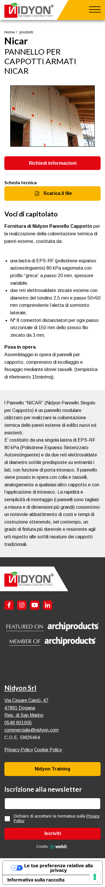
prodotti (26, 32)
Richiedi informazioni (52, 163)
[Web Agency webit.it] (59, 846)
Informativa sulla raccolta (35, 880)
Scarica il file (57, 193)
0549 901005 (18, 722)
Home (9, 32)
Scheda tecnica (20, 182)
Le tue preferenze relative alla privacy (58, 868)
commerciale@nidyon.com (31, 729)
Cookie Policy (48, 749)
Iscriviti (52, 833)
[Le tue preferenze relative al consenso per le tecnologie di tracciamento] (94, 876)
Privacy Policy (18, 749)
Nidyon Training (52, 768)
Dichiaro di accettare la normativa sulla (57, 818)
